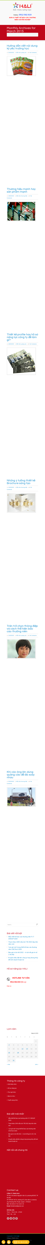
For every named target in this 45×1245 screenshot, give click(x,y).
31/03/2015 (11, 52)
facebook (8, 1218)
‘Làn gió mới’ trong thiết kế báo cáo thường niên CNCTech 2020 (22, 948)
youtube (13, 1218)
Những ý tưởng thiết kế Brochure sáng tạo (21, 482)
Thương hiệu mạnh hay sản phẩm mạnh (21, 190)
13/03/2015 (11, 487)
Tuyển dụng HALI (13, 1100)
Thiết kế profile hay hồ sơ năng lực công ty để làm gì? (22, 337)
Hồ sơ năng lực (12, 1088)
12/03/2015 (11, 635)
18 (18, 1053)
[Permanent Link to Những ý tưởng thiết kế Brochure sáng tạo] (21, 503)
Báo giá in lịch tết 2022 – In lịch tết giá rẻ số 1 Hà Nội (22, 953)
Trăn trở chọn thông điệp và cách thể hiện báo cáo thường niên (22, 629)
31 (13, 1060)
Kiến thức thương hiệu (21, 195)
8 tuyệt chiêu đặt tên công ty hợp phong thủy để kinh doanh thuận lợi (23, 959)
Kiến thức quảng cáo (21, 52)
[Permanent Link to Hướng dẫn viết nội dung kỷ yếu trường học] (21, 66)
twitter (11, 1218)
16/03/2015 (11, 344)
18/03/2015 (11, 195)
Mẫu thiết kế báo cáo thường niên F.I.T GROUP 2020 (21, 938)
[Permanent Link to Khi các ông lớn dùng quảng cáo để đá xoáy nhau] (21, 797)
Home (17, 34)
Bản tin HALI (11, 1096)
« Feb (8, 1064)
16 (9, 1053)
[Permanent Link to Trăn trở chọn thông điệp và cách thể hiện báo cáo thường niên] (21, 649)
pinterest (16, 1218)
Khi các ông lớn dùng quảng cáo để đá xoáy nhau (21, 775)
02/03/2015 (11, 781)
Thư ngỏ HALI (12, 1092)
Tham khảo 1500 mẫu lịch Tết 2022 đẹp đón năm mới (23, 943)
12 (22, 1049)
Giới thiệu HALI (12, 1084)
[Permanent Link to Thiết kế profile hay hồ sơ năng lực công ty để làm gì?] (21, 361)
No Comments (33, 52)
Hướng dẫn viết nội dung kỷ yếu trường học (22, 47)
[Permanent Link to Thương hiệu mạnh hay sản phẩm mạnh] (21, 211)
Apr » (36, 1064)
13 (27, 1049)
